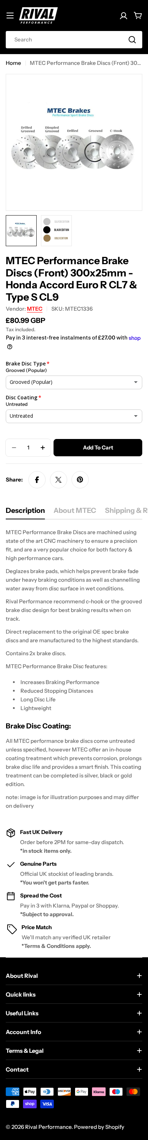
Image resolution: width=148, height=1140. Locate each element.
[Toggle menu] (10, 15)
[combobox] (74, 39)
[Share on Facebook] (37, 479)
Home (13, 62)
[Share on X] (58, 479)
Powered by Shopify (99, 1126)
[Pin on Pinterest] (80, 479)
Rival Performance (48, 1126)
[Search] (132, 39)
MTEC (34, 308)
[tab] (25, 513)
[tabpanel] (74, 669)
